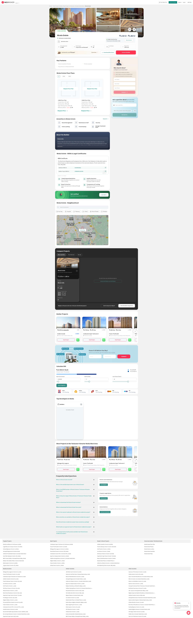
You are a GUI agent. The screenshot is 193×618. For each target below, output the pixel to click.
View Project (66, 339)
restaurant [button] (105, 211)
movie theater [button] (95, 211)
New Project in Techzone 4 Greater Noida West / (74, 6)
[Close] (188, 603)
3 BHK (69, 76)
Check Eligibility (61, 385)
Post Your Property (172, 2)
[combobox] (83, 207)
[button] (69, 107)
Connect (124, 92)
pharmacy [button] (77, 211)
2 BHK (63, 76)
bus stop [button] (60, 211)
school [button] (86, 211)
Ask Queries (124, 114)
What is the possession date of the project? (122, 110)
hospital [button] (69, 211)
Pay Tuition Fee (164, 2)
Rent (17, 3)
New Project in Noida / (58, 6)
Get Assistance (103, 498)
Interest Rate (87, 376)
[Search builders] (81, 404)
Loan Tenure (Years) (117, 376)
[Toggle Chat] (188, 613)
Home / (51, 6)
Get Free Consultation (105, 512)
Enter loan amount (60, 376)
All (58, 76)
